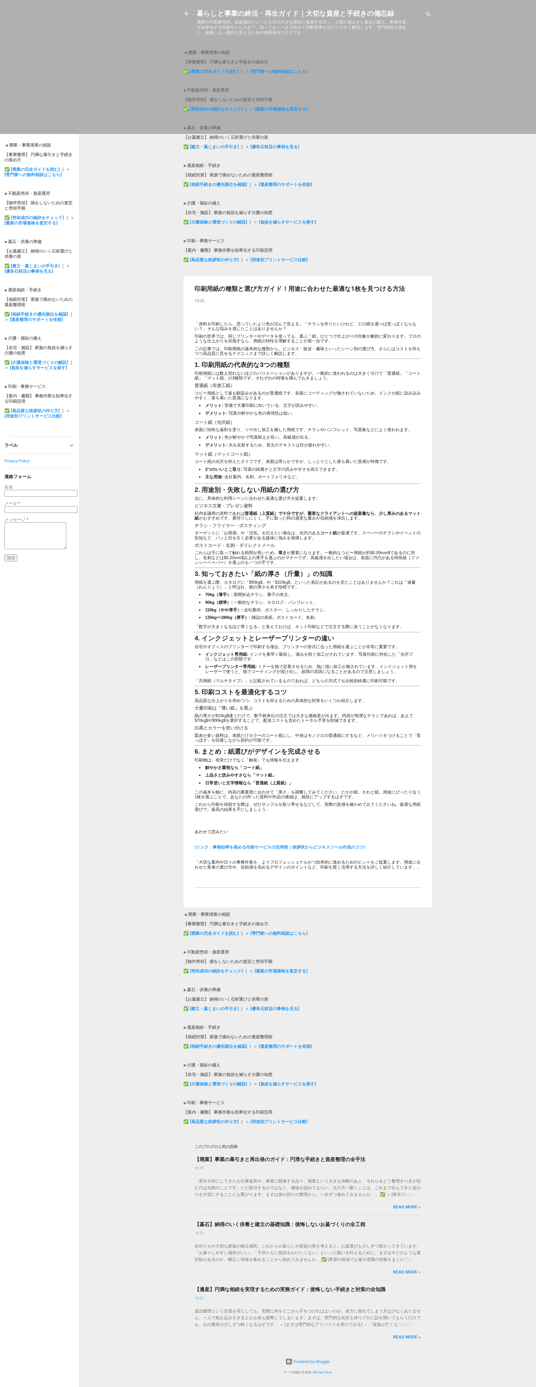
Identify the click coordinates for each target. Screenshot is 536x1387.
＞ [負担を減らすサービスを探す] (284, 222)
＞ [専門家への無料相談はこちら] (276, 71)
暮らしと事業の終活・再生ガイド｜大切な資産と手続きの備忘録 (295, 13)
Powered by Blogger (311, 1361)
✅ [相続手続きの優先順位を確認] (215, 184)
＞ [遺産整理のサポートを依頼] (282, 184)
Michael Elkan (322, 1372)
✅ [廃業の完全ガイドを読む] (211, 71)
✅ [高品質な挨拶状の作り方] (211, 259)
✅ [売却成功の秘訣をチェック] (213, 109)
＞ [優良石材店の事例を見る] (272, 146)
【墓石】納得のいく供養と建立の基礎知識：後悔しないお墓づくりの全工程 (280, 1224)
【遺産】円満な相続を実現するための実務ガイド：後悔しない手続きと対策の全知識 (290, 1289)
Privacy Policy (17, 460)
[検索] (428, 15)
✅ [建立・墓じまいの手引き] (211, 146)
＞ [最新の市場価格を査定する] (278, 109)
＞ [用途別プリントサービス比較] (276, 259)
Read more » (407, 1207)
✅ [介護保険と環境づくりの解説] (215, 222)
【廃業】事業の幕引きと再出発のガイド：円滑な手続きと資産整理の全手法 (280, 1159)
